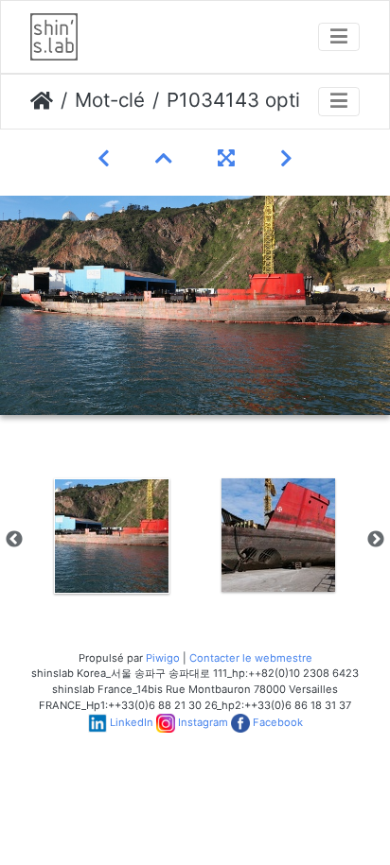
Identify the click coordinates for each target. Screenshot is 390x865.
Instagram (203, 722)
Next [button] (375, 539)
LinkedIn (131, 722)
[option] (111, 536)
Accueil (41, 101)
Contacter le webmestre (250, 658)
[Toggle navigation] (339, 37)
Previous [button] (14, 539)
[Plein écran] (226, 158)
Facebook (278, 722)
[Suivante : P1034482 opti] (286, 158)
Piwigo (163, 658)
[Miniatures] (164, 158)
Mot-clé (110, 100)
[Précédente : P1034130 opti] (104, 158)
